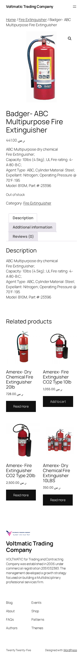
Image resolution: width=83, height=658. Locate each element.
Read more (21, 406)
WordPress (70, 650)
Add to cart (58, 401)
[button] (69, 38)
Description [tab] (23, 217)
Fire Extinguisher (33, 19)
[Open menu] (74, 6)
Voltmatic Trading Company (29, 6)
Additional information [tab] (32, 227)
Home (11, 19)
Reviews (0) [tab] (23, 236)
